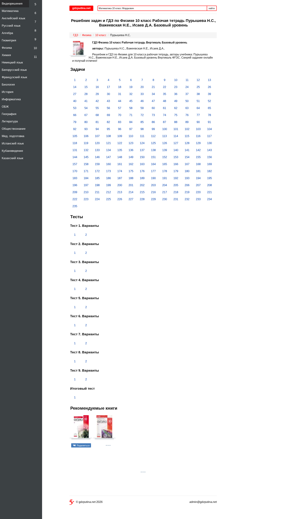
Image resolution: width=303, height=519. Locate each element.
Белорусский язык (14, 70)
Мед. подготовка (13, 136)
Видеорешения (12, 3)
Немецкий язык (12, 62)
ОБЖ (5, 106)
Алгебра (7, 33)
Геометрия (9, 40)
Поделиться (83, 445)
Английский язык (13, 18)
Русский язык (11, 25)
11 (35, 57)
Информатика (11, 99)
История (7, 92)
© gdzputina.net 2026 (89, 501)
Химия (6, 55)
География (9, 114)
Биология (8, 84)
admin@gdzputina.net (203, 501)
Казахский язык (12, 158)
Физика (7, 47)
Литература (10, 121)
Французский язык (14, 77)
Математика (10, 11)
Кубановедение (12, 150)
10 (35, 48)
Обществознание (13, 128)
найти (212, 8)
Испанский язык (13, 143)
